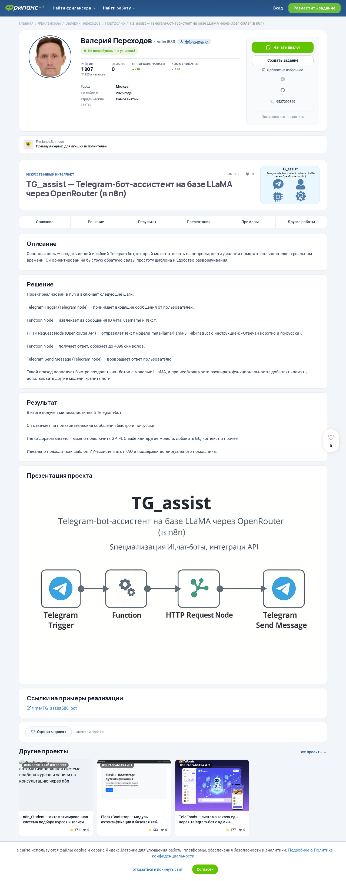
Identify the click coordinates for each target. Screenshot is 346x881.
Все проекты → (313, 752)
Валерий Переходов (116, 41)
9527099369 (285, 102)
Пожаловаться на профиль (283, 117)
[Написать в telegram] (282, 79)
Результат (147, 222)
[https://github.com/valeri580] (282, 90)
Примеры (250, 222)
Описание (45, 222)
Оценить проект (48, 732)
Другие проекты (43, 751)
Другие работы (301, 222)
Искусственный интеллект (50, 174)
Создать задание (282, 60)
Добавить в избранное (284, 70)
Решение (96, 222)
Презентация (199, 222)
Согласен (205, 869)
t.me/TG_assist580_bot (54, 708)
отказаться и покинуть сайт (158, 869)
